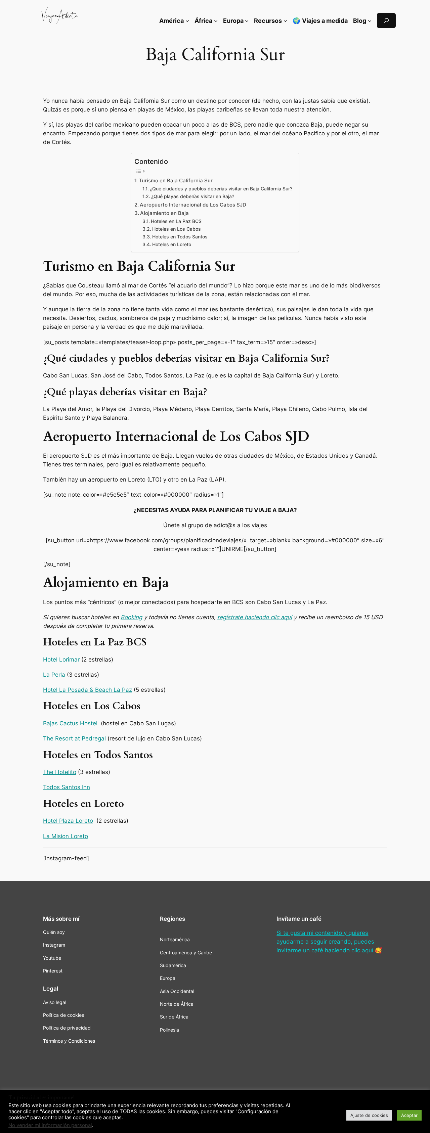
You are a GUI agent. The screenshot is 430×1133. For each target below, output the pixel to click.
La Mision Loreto (65, 836)
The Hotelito (59, 772)
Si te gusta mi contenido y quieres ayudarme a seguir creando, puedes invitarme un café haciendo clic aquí (325, 942)
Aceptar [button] (409, 1115)
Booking (131, 617)
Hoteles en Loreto (171, 244)
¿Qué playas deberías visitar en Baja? (192, 196)
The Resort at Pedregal (74, 738)
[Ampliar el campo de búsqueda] (386, 20)
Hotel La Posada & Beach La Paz (87, 689)
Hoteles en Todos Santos (180, 236)
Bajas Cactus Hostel (70, 723)
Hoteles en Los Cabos (176, 229)
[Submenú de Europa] (247, 20)
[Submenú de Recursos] (285, 20)
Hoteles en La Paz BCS (176, 221)
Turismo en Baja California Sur (176, 180)
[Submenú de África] (216, 20)
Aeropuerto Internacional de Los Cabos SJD (193, 204)
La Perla (54, 674)
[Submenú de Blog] (370, 20)
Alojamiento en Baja (164, 213)
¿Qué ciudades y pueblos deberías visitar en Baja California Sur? (221, 188)
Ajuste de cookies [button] (369, 1115)
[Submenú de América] (187, 20)
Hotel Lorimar (61, 659)
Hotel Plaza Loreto (68, 820)
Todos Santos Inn (66, 787)
